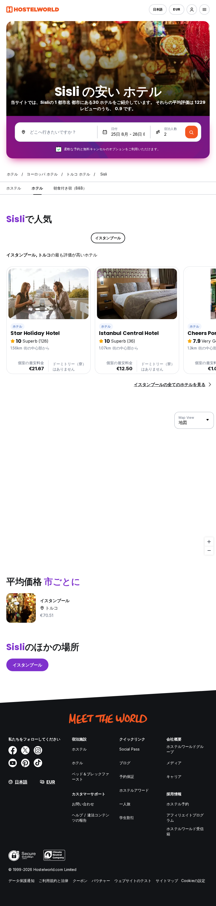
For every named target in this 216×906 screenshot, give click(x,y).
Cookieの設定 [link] (193, 880)
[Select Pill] (191, 9)
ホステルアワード (134, 790)
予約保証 (126, 776)
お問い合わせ (83, 804)
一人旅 (124, 804)
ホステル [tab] (13, 188)
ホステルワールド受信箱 (185, 831)
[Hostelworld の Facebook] (12, 750)
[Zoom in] (209, 541)
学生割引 (126, 817)
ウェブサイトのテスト (132, 880)
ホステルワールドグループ (185, 749)
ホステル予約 (177, 804)
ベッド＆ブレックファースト (90, 776)
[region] (108, 483)
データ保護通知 (21, 880)
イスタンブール (27, 665)
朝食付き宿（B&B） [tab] (70, 188)
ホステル (79, 749)
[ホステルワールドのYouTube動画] (12, 763)
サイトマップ (167, 880)
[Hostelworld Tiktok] (38, 763)
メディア (173, 763)
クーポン (80, 880)
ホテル (17, 326)
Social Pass (129, 749)
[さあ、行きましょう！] (191, 132)
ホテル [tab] (37, 188)
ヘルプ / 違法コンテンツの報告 (90, 817)
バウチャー (101, 880)
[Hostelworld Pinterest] (25, 763)
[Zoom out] (209, 550)
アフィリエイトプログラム (185, 817)
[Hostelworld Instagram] (38, 750)
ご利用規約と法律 (53, 880)
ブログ (124, 763)
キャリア (173, 776)
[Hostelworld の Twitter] (25, 750)
